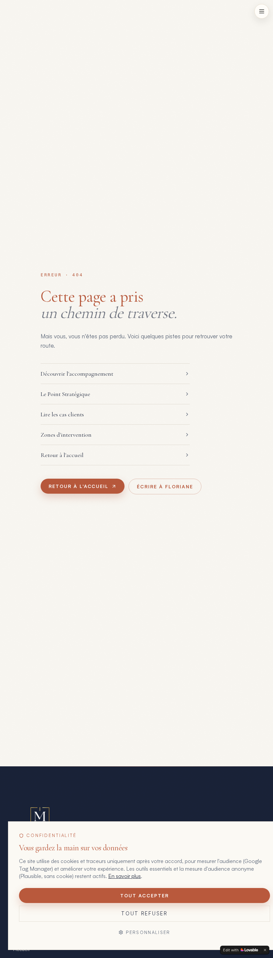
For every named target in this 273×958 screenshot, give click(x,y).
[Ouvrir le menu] (261, 11)
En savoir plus (124, 876)
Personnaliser (148, 932)
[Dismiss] (265, 950)
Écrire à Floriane (165, 486)
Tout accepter (144, 895)
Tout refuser (144, 913)
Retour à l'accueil (79, 486)
